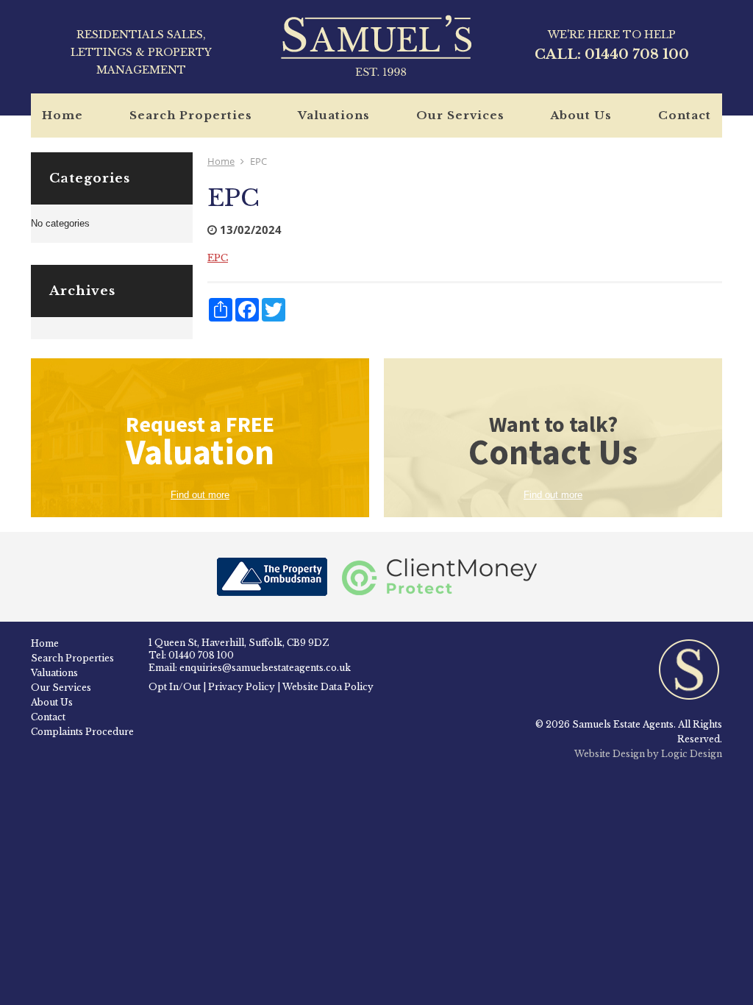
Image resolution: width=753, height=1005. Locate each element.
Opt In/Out (175, 686)
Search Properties (190, 115)
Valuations (334, 115)
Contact (684, 115)
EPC (217, 258)
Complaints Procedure (82, 731)
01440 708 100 (637, 54)
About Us (581, 115)
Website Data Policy (328, 686)
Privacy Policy (241, 686)
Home (62, 115)
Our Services (460, 115)
